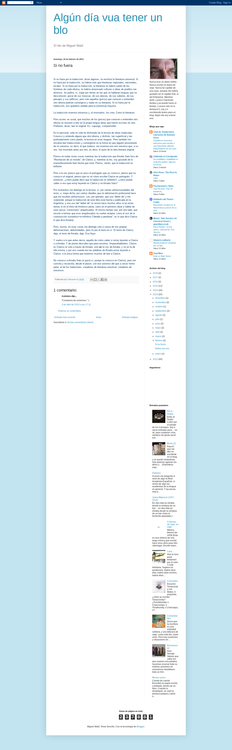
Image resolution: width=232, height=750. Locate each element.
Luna (169, 551)
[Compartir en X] (99, 279)
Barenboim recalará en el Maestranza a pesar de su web (165, 207)
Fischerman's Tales (163, 186)
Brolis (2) (171, 443)
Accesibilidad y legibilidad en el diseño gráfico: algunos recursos (165, 162)
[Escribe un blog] (95, 279)
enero (158, 353)
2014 (155, 290)
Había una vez (162, 348)
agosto (159, 315)
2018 (155, 273)
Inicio (98, 317)
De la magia (170, 412)
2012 (155, 359)
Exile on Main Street (162, 256)
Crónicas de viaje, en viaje (173, 524)
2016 (155, 281)
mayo (158, 328)
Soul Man (158, 253)
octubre (159, 306)
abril (157, 332)
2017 (155, 277)
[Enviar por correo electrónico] (92, 279)
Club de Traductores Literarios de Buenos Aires (164, 135)
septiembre (161, 311)
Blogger (140, 726)
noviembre (160, 302)
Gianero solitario (161, 240)
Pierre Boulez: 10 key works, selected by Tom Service (163, 229)
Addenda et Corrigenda (165, 156)
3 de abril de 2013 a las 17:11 (76, 304)
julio (157, 319)
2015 (155, 286)
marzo (158, 336)
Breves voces (158, 677)
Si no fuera (160, 344)
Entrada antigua (130, 317)
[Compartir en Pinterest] (105, 279)
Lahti (155, 178)
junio (158, 323)
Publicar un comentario (69, 311)
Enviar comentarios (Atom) (80, 322)
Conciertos (172, 581)
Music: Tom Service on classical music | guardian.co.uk (165, 221)
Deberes (156, 473)
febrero (159, 340)
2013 (155, 294)
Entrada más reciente (64, 317)
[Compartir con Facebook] (102, 279)
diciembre (160, 298)
